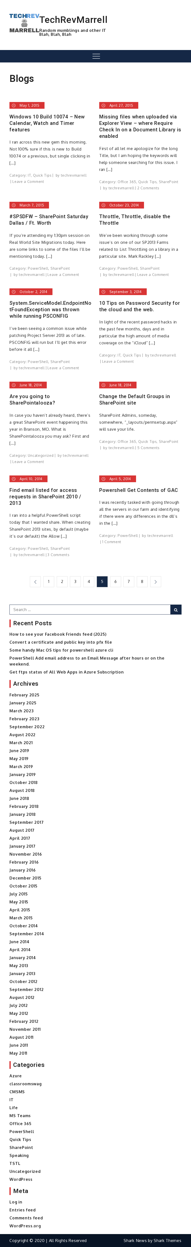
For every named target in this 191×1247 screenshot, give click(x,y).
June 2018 (19, 798)
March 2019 (21, 766)
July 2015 (18, 893)
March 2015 (21, 917)
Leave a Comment (28, 181)
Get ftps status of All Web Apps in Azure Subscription (66, 672)
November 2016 (25, 854)
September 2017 (26, 822)
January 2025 (22, 702)
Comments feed (26, 1217)
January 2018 (22, 814)
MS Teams (20, 1115)
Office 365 (127, 182)
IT (29, 175)
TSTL (14, 1163)
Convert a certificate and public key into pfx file (60, 642)
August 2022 (22, 734)
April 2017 (19, 838)
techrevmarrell (74, 175)
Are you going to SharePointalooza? (32, 399)
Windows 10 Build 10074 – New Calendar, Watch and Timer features (47, 123)
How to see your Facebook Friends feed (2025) (57, 634)
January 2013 (22, 973)
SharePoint (169, 182)
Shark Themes (167, 1240)
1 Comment (111, 542)
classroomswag (25, 1083)
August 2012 (22, 997)
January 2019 (22, 774)
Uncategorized (40, 455)
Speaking (19, 1155)
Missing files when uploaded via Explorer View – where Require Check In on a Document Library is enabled (140, 126)
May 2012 (18, 1013)
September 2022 (27, 726)
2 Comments (148, 188)
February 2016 (24, 862)
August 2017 (22, 830)
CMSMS (17, 1091)
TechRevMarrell (73, 19)
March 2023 (21, 710)
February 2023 (24, 718)
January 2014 (22, 957)
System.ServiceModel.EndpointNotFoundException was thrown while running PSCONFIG (50, 309)
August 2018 (22, 790)
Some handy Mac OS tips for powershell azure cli (61, 650)
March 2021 (21, 742)
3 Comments (58, 555)
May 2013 (18, 965)
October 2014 (23, 925)
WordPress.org (25, 1225)
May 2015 (18, 901)
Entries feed (22, 1209)
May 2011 (18, 1053)
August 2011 (21, 1037)
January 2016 (22, 870)
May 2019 (19, 758)
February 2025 (24, 694)
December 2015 (25, 878)
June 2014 (19, 941)
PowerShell (38, 268)
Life (13, 1107)
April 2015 (19, 909)
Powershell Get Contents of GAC (138, 490)
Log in (15, 1201)
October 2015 (23, 885)
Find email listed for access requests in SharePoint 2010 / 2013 (45, 496)
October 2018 (23, 782)
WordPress (20, 1179)
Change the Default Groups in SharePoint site (134, 399)
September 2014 (26, 933)
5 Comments (148, 448)
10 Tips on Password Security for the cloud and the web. (139, 306)
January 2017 (22, 846)
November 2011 (25, 1029)
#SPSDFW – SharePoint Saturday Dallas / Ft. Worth (48, 219)
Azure (15, 1075)
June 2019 (19, 750)
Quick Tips (42, 175)
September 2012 (26, 989)
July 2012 (18, 1005)
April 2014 (20, 949)
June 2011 (18, 1045)
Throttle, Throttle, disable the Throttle (134, 219)
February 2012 (23, 1021)
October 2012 (23, 981)
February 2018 (24, 806)
